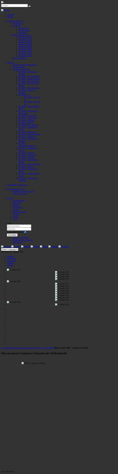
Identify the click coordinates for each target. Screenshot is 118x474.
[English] (16, 246)
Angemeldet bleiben (15, 232)
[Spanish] (53, 246)
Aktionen (12, 348)
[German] (6, 246)
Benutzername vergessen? (23, 240)
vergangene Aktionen (24, 348)
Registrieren (17, 242)
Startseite (5, 348)
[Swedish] (64, 246)
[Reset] (29, 6)
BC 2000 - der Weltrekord (44, 348)
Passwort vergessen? (21, 237)
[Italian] (44, 246)
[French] (35, 246)
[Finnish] (25, 246)
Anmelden (12, 235)
